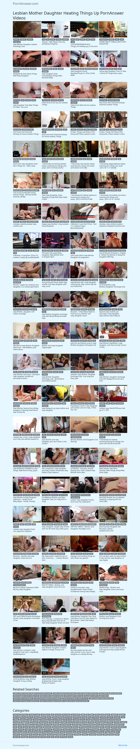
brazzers (83, 309)
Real (25, 732)
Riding (56, 732)
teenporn (17, 648)
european (113, 280)
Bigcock (37, 717)
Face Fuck (72, 722)
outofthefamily (76, 437)
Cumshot (76, 720)
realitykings (46, 582)
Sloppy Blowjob (110, 732)
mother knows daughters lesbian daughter (48, 698)
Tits (48, 737)
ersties (73, 129)
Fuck (15, 724)
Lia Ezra (54, 100)
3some (111, 582)
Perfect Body (57, 729)
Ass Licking (66, 714)
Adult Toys (17, 714)
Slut (118, 732)
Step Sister (50, 734)
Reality (31, 732)
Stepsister (70, 734)
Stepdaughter (60, 734)
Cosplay (22, 720)
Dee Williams (104, 280)
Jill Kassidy (82, 466)
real (113, 403)
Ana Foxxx (103, 100)
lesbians (23, 39)
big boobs (79, 222)
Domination (34, 722)
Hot (103, 724)
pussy (82, 39)
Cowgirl (35, 720)
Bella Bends (17, 403)
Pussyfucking (18, 732)
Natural (114, 727)
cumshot (90, 250)
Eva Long (83, 372)
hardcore (88, 69)
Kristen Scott (75, 497)
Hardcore (75, 724)
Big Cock (16, 717)
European (64, 722)
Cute (88, 720)
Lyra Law (25, 69)
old (15, 253)
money (91, 645)
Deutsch (112, 720)
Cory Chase (74, 372)
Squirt (36, 734)
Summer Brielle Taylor (31, 190)
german (79, 129)
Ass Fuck (58, 714)
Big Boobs (115, 714)
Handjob (56, 724)
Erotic (57, 722)
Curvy (82, 720)
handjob (107, 554)
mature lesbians (33, 222)
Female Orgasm (100, 722)
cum (72, 39)
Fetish (116, 722)
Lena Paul (113, 372)
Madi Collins (46, 190)
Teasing (111, 734)
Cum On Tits (67, 720)
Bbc (88, 714)
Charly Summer (47, 614)
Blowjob (61, 717)
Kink (15, 727)
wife (112, 524)
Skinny (101, 732)
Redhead (37, 732)
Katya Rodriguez (85, 614)
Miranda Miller (47, 69)
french (28, 614)
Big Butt (122, 714)
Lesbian (32, 727)
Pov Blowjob (94, 729)
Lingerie (38, 727)
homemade (119, 403)
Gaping (27, 724)
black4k (111, 495)
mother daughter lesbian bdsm (87, 693)
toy (62, 159)
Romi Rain (91, 466)
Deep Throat (95, 720)
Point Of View (73, 729)
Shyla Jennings (18, 676)
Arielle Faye (46, 309)
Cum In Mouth (57, 720)
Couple (29, 720)
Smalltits (24, 734)
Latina (25, 727)
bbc (124, 495)
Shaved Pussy (93, 732)
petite (16, 103)
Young (70, 737)
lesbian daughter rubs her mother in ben (26, 696)
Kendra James (47, 372)
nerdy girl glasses (19, 585)
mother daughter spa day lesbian (78, 701)
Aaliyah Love (75, 495)
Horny (98, 724)
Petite (65, 729)
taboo (120, 309)
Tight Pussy (41, 737)
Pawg (41, 729)
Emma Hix (26, 403)
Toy (53, 737)
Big (102, 714)
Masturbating (56, 727)
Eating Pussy (44, 722)
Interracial (109, 724)
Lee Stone (85, 435)
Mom (101, 727)
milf (72, 42)
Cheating (95, 717)
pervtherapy (46, 616)
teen (77, 39)
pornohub (65, 582)
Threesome (32, 737)
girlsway (33, 69)
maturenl (17, 582)
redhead (65, 250)
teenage (94, 280)
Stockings (78, 734)
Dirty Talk (16, 722)
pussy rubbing (26, 582)
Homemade (90, 724)
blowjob (45, 71)
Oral (15, 729)
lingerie (16, 406)
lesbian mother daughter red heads (51, 696)
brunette (113, 129)
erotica (45, 161)
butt (72, 222)
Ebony (51, 722)
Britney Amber (18, 190)
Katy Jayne (17, 466)
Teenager (24, 737)
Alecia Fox (74, 524)
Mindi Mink (55, 309)
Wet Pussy (63, 737)
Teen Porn (17, 737)
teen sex (33, 309)
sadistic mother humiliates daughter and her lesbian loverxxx (33, 693)
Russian (68, 732)
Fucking (20, 724)
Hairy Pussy (47, 724)
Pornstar (82, 729)
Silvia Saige (103, 466)
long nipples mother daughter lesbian (96, 696)
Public (102, 729)
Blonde (55, 717)
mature (56, 222)
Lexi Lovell (82, 250)
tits (48, 39)
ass (108, 129)
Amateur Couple (34, 714)
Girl (33, 724)
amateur (93, 129)
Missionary (87, 727)
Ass (52, 714)
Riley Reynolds (27, 495)
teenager (24, 250)
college (88, 280)
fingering (17, 42)
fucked (61, 69)
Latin (20, 727)
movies (73, 161)
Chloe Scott (46, 100)
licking (45, 374)
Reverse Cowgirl (47, 732)
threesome (121, 554)
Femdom (110, 722)
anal (44, 132)
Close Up (110, 717)
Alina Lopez (103, 69)
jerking (123, 524)
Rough (62, 732)
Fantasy (91, 722)
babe (92, 39)
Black (49, 717)
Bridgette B (103, 39)
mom (92, 222)
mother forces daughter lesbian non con (75, 698)
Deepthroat (104, 720)
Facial (78, 722)
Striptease (92, 734)
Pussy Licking (116, 729)
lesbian (16, 39)
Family (84, 722)
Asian (47, 714)
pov (120, 69)
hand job (55, 341)
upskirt (63, 435)
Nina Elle (74, 250)
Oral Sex (20, 729)
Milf (81, 727)
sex (44, 280)
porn (65, 129)
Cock (123, 717)
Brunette (68, 717)
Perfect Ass (48, 729)
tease (117, 524)
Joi (122, 724)
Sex (74, 732)
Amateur (24, 714)
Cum (49, 720)
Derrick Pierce (85, 495)
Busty (84, 717)
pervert (73, 585)
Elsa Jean (74, 466)
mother (36, 250)
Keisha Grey (75, 341)
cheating (29, 280)
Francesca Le (75, 309)
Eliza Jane (91, 372)
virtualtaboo (92, 524)
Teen (117, 734)
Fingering (123, 722)
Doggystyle (24, 722)
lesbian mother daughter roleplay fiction (26, 701)
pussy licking (64, 222)
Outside (34, 729)
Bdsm (97, 714)
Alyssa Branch (75, 435)
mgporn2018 (56, 582)
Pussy (108, 729)
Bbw (92, 714)
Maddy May (57, 614)
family (16, 161)
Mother (107, 727)
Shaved (84, 732)
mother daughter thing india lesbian (64, 693)
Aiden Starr (74, 614)
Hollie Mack (103, 495)
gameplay (122, 250)
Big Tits (30, 717)
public (34, 614)
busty (65, 524)
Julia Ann (83, 341)
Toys (57, 737)
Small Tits (17, 734)
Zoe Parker (17, 435)
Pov (88, 729)
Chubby (103, 717)
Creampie (43, 720)
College (16, 720)
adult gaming (112, 250)
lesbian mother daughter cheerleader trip (53, 701)
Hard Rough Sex (65, 724)
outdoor (45, 406)
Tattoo (105, 734)
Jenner (111, 614)
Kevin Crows (63, 495)
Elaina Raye (46, 495)
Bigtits (43, 717)
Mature (75, 727)
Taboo (99, 734)
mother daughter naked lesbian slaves (101, 698)
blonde (59, 39)
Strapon (85, 734)
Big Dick (23, 717)
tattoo (120, 129)
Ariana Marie (18, 554)
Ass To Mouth (76, 714)
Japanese (117, 724)
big (44, 39)
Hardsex (82, 724)
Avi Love (16, 100)
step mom (17, 282)
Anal (42, 714)
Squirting (42, 734)
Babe (83, 714)
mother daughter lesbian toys (73, 696)
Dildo (118, 720)
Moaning (95, 727)
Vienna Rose (28, 341)
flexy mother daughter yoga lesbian (110, 693)
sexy (88, 39)
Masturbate (47, 727)
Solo (30, 734)
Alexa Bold (83, 524)
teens (62, 341)
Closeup (117, 717)
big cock (86, 222)
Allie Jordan (103, 614)
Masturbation (67, 727)
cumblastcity (47, 341)
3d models (103, 250)
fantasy (32, 159)
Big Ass (107, 714)
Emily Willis (75, 69)
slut (115, 69)
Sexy (78, 732)
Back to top (122, 745)
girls (121, 39)
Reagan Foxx (104, 372)
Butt (89, 717)
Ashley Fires (17, 495)
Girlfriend (39, 724)
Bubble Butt (77, 717)
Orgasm (27, 729)
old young (26, 309)
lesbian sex (17, 309)
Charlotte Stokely (113, 100)
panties (30, 39)
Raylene (117, 614)
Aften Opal (17, 159)
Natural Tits (122, 727)
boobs (53, 39)
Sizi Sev (60, 100)
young (45, 343)
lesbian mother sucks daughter (23, 698)
